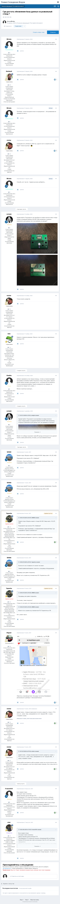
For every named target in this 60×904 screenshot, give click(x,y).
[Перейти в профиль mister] (9, 145)
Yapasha (9, 513)
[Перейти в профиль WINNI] (9, 457)
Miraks (13, 21)
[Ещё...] (56, 39)
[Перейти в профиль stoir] (9, 827)
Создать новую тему (38, 32)
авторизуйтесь (7, 868)
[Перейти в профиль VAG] (9, 339)
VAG (9, 334)
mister (9, 140)
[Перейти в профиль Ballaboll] (9, 76)
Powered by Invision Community (30, 901)
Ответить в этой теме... (17, 876)
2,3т (10, 347)
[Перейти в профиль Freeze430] (9, 794)
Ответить (53, 32)
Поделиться (8, 26)
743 (10, 154)
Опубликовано (24, 39)
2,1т (10, 836)
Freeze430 (9, 788)
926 (10, 646)
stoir (9, 822)
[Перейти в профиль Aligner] (9, 638)
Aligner (9, 633)
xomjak (8, 214)
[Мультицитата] (18, 51)
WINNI (9, 452)
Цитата (22, 50)
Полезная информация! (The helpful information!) (30, 23)
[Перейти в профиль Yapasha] (9, 518)
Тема (26, 899)
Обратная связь (34, 899)
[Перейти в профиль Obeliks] (9, 381)
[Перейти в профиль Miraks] (4, 22)
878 (10, 85)
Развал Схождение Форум (13, 2)
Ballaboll (9, 71)
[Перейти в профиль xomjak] (9, 219)
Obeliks (9, 375)
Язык (21, 899)
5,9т (10, 527)
